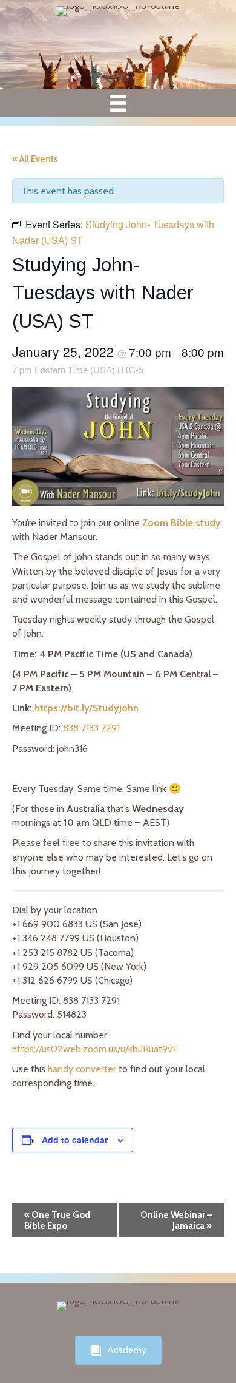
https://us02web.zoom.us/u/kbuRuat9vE (95, 1049)
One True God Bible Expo (57, 1220)
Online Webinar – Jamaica (176, 1220)
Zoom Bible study (181, 523)
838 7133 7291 (91, 728)
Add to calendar (75, 1140)
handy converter (82, 1069)
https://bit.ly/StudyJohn (86, 708)
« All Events (35, 159)
